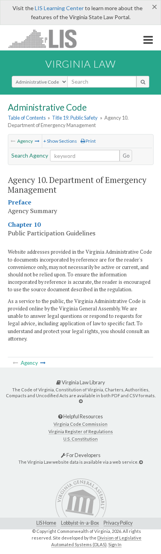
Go (126, 155)
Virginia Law (80, 64)
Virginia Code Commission (80, 424)
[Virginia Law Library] (80, 400)
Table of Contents (27, 118)
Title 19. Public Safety (75, 118)
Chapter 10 (24, 224)
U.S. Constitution (80, 438)
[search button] (142, 82)
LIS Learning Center (59, 8)
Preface (19, 202)
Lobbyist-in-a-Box (80, 523)
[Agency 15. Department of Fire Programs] (37, 141)
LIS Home (46, 523)
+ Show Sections (60, 141)
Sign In (115, 544)
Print (90, 141)
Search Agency (29, 155)
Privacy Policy (118, 523)
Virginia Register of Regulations (80, 431)
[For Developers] (141, 461)
